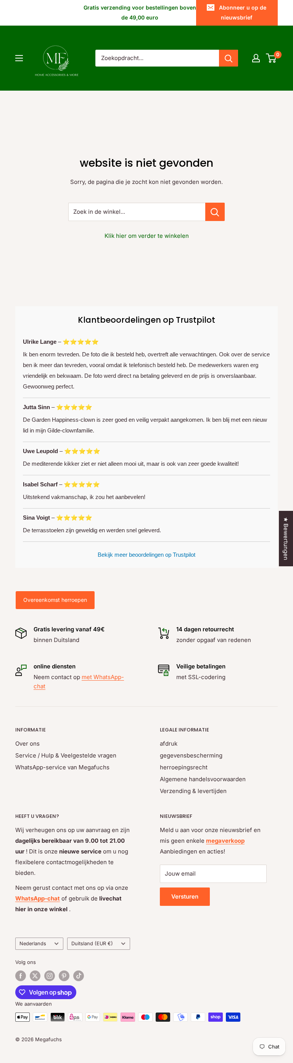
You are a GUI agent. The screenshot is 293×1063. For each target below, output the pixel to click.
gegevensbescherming (191, 755)
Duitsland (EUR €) (92, 943)
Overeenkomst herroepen (55, 600)
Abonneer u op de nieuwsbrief (242, 12)
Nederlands (32, 943)
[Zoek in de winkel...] (215, 212)
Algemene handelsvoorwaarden (203, 779)
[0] (271, 58)
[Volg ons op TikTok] (78, 975)
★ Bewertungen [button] (286, 538)
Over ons (27, 743)
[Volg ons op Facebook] (20, 975)
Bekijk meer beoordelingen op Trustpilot (146, 554)
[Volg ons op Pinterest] (64, 975)
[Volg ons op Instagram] (49, 975)
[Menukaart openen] (19, 58)
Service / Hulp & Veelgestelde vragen (65, 755)
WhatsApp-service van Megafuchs (62, 767)
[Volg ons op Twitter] (35, 975)
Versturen (184, 896)
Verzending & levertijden (193, 791)
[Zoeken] (228, 58)
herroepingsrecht (184, 767)
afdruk (168, 743)
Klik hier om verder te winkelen (147, 235)
